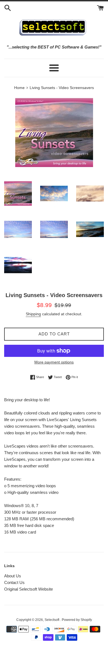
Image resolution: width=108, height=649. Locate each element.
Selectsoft (52, 620)
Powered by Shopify (77, 620)
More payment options (54, 362)
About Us (12, 575)
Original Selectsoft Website (28, 589)
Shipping (33, 314)
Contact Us (14, 582)
